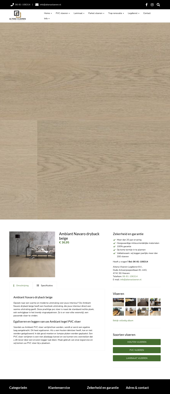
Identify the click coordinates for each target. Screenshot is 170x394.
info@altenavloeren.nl (130, 279)
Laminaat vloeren (136, 358)
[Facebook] (146, 5)
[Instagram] (152, 5)
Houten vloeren (136, 342)
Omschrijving (22, 285)
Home (47, 13)
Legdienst (133, 13)
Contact (147, 13)
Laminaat (78, 13)
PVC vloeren (62, 13)
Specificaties (47, 285)
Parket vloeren (95, 13)
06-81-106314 (130, 276)
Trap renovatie (115, 13)
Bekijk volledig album (123, 320)
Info (46, 18)
